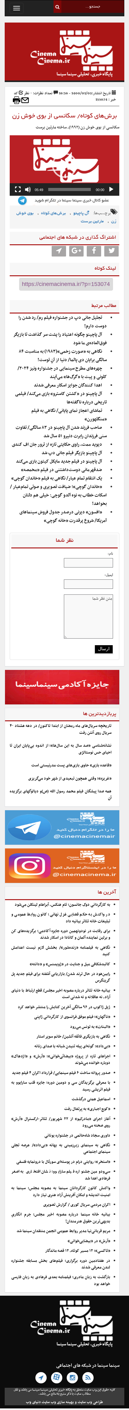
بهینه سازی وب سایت (58, 1402)
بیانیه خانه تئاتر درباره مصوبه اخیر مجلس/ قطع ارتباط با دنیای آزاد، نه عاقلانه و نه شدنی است (60, 994)
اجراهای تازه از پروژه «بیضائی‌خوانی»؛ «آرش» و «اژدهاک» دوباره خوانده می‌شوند (60, 1059)
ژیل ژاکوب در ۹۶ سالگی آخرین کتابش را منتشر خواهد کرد (64, 1007)
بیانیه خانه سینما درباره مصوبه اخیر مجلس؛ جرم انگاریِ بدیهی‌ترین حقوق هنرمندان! (60, 1218)
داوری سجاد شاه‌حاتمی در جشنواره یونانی (77, 1135)
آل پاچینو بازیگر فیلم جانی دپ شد (72, 453)
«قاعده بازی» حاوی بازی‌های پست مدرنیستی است (71, 765)
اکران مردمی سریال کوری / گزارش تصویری (76, 1204)
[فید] (88, 1377)
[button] (64, 165)
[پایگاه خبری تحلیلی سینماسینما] (64, 54)
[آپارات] (56, 1377)
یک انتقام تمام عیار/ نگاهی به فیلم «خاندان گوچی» (56, 478)
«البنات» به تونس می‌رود (90, 1027)
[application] (64, 165)
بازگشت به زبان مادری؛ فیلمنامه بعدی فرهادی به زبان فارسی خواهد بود (60, 1280)
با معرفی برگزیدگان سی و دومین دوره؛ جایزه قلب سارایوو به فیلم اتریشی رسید (60, 1086)
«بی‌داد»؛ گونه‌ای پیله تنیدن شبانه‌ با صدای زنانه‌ (72, 1046)
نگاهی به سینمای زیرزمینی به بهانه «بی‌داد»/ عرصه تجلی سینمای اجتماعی (60, 1148)
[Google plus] (76, 251)
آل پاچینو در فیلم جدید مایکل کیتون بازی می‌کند (59, 461)
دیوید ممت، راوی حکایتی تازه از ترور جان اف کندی (57, 444)
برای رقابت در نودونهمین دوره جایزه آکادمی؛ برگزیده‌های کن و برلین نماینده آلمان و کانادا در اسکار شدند (60, 934)
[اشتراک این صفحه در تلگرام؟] (59, 251)
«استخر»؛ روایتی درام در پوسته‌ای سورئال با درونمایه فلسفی (63, 1162)
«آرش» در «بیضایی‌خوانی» (89, 1241)
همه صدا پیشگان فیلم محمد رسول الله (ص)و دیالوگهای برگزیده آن (60, 794)
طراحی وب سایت (90, 1402)
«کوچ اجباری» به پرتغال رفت (87, 1109)
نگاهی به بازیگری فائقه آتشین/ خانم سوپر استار (73, 1036)
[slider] (69, 189)
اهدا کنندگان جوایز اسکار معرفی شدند (68, 385)
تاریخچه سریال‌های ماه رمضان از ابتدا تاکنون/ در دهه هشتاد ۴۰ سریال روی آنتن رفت (60, 729)
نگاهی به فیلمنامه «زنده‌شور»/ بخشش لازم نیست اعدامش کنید (60, 951)
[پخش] (111, 189)
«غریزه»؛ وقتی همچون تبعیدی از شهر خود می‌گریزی (69, 778)
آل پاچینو (81, 213)
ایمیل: (109, 575)
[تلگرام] (41, 1377)
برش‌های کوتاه (53, 213)
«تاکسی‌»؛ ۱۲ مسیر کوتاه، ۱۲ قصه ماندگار (77, 1250)
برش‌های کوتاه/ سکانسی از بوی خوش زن (64, 116)
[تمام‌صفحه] (18, 189)
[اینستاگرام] (72, 1377)
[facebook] (94, 251)
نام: (110, 553)
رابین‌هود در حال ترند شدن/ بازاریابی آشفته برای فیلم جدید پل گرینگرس (60, 977)
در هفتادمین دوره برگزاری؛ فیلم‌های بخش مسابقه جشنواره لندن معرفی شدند (60, 1264)
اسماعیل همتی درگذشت (91, 1099)
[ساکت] (28, 189)
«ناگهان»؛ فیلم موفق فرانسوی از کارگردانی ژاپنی (72, 1016)
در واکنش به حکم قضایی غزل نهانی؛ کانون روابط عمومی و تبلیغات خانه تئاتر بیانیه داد (60, 918)
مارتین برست (92, 221)
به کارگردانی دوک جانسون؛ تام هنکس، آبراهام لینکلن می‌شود (62, 904)
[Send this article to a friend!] (25, 100)
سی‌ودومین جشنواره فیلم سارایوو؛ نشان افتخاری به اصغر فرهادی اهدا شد (60, 1175)
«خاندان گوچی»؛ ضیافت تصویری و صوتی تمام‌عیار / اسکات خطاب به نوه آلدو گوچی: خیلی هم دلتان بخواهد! (58, 495)
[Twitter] (111, 251)
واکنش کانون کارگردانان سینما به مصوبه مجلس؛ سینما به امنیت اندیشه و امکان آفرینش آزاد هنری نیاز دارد (60, 1191)
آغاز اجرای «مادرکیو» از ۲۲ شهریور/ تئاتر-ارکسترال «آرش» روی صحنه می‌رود (60, 1122)
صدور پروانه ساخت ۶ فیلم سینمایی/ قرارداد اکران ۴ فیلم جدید (61, 1073)
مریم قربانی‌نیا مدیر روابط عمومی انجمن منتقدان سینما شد (63, 1231)
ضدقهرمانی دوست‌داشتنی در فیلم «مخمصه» (61, 470)
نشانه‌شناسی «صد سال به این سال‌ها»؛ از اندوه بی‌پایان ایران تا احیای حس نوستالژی (60, 749)
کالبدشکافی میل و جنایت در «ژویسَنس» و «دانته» (70, 964)
